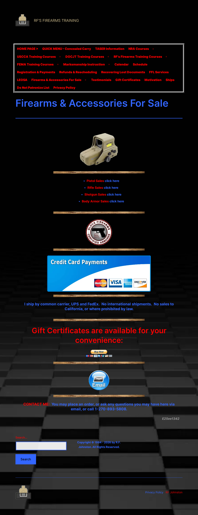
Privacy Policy (64, 87)
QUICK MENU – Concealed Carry (66, 49)
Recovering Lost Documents (123, 72)
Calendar (121, 64)
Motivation (152, 80)
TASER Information (109, 49)
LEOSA (22, 80)
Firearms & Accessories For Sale (56, 80)
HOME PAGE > (27, 49)
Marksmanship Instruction (84, 64)
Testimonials (101, 80)
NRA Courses (138, 49)
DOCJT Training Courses (84, 57)
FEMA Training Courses (35, 64)
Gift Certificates (127, 80)
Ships (170, 80)
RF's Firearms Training (56, 20)
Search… (21, 437)
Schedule (140, 64)
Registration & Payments (36, 72)
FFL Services (159, 72)
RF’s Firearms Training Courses (138, 57)
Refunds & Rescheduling (78, 72)
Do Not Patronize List (33, 87)
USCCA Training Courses (36, 57)
